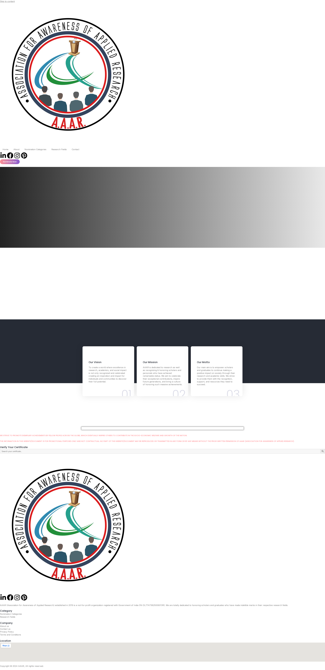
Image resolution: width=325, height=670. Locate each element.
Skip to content (7, 1)
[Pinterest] (24, 155)
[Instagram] (17, 155)
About (16, 149)
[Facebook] (10, 155)
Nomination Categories (35, 149)
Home (5, 149)
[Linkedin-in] (3, 155)
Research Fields (59, 149)
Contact (75, 149)
